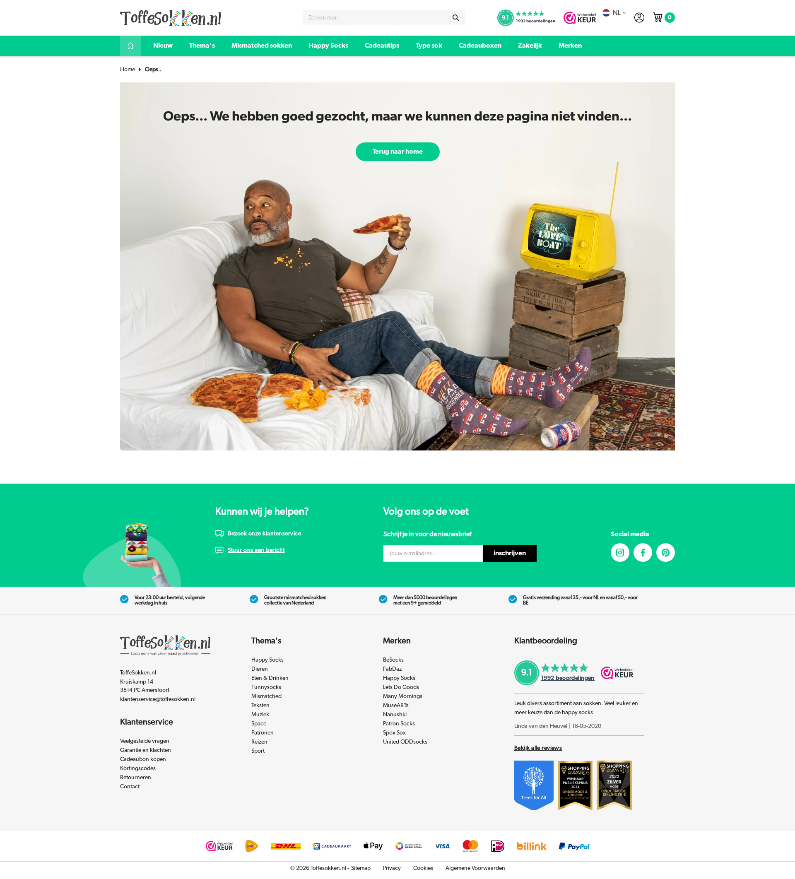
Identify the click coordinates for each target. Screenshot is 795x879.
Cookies (423, 868)
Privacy (392, 868)
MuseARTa (396, 705)
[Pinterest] (665, 552)
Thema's (202, 45)
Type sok (429, 45)
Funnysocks (266, 687)
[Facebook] (643, 552)
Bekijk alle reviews (538, 748)
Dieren (259, 669)
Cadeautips (382, 45)
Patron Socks (399, 724)
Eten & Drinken (270, 678)
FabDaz (392, 669)
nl (617, 13)
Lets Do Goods (401, 687)
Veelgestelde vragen (144, 741)
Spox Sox (394, 733)
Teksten (260, 705)
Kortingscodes (138, 768)
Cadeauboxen (480, 45)
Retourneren (135, 777)
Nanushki (395, 715)
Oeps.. (153, 69)
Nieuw (163, 45)
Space (258, 724)
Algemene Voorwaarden (475, 868)
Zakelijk (530, 45)
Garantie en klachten (145, 750)
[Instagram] (620, 552)
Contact (130, 787)
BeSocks (393, 660)
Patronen (262, 733)
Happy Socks (328, 45)
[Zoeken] (456, 17)
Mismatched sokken (261, 45)
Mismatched (266, 696)
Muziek (260, 715)
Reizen (259, 742)
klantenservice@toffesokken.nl (157, 699)
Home (127, 69)
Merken (570, 45)
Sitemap (361, 868)
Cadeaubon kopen (143, 759)
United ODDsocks (405, 742)
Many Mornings (402, 696)
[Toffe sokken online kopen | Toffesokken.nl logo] (170, 17)
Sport (258, 751)
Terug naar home (398, 151)
